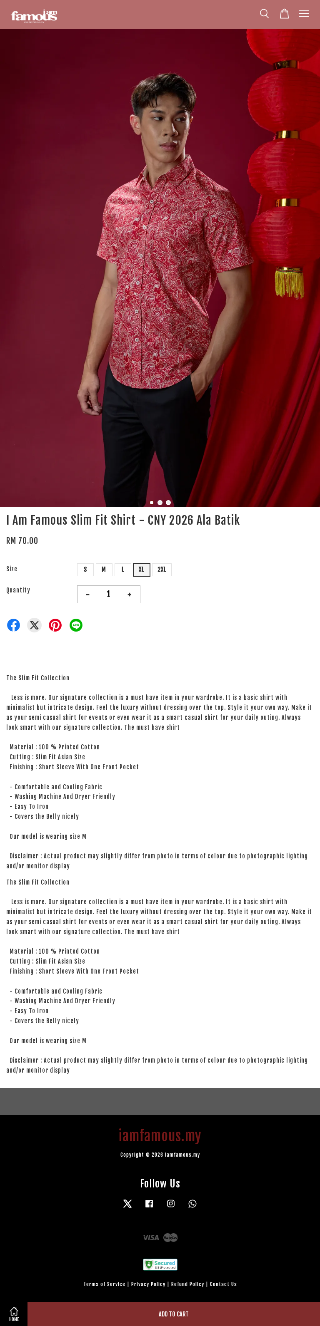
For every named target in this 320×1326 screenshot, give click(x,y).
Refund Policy (187, 1284)
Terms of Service (104, 1284)
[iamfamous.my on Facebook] (149, 1208)
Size (12, 569)
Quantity (18, 590)
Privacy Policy (148, 1284)
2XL (162, 569)
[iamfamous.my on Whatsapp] (192, 1208)
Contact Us (223, 1284)
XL (141, 569)
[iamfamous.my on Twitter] (127, 1208)
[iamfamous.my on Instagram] (171, 1208)
